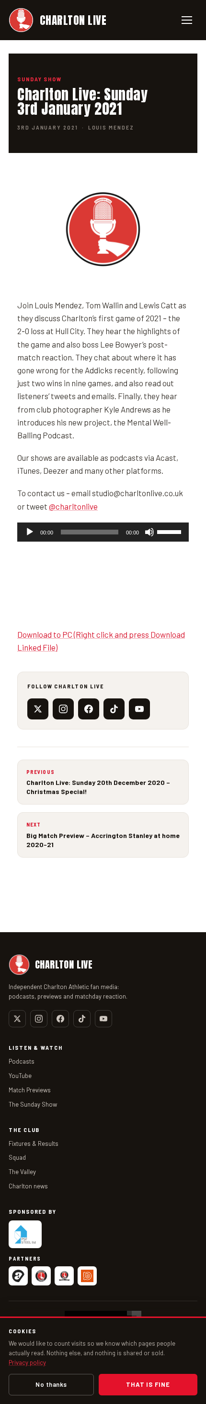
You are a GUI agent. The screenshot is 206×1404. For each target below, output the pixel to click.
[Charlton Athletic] (41, 1275)
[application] (103, 532)
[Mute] (149, 532)
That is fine (148, 1384)
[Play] (29, 532)
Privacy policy (27, 1362)
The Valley (22, 1171)
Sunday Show (39, 79)
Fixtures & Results (33, 1143)
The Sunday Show (33, 1104)
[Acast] (18, 1275)
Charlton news (28, 1186)
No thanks (51, 1384)
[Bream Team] (87, 1275)
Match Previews (30, 1090)
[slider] (170, 531)
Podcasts (21, 1061)
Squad (17, 1157)
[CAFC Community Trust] (64, 1275)
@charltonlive (73, 506)
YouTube (20, 1075)
